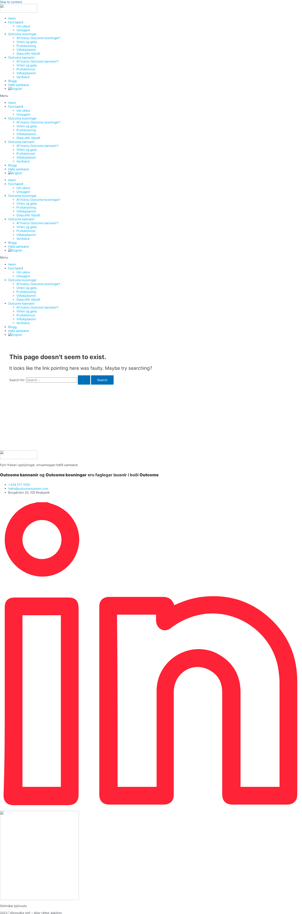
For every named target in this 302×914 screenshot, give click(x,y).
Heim (12, 18)
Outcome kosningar (22, 34)
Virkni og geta (26, 42)
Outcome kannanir (21, 57)
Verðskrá (22, 77)
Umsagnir (23, 30)
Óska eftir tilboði (28, 54)
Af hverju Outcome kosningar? (38, 38)
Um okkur (23, 26)
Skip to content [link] (11, 2)
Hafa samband (18, 85)
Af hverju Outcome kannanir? (37, 61)
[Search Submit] (84, 380)
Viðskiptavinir (26, 50)
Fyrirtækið (15, 22)
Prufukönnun (25, 69)
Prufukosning (26, 46)
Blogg (12, 81)
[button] (151, 96)
